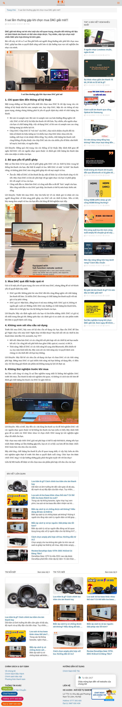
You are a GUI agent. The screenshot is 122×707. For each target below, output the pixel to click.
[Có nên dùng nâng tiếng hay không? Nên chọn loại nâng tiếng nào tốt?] (99, 128)
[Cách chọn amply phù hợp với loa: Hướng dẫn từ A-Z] (17, 541)
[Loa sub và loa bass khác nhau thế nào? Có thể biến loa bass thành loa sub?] (17, 500)
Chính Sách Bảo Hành (14, 673)
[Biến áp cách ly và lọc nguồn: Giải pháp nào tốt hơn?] (17, 528)
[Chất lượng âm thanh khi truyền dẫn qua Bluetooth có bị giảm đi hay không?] (99, 158)
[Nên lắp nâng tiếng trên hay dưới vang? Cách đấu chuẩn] (99, 248)
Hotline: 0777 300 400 (72, 700)
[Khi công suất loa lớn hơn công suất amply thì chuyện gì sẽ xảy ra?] (99, 218)
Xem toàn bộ (43, 572)
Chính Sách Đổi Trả (71, 671)
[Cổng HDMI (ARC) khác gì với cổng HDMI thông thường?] (99, 188)
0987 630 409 (11, 703)
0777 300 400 (12, 698)
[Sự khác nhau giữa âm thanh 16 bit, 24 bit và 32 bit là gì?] (99, 68)
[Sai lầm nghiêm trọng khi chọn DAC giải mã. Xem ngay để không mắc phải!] (99, 309)
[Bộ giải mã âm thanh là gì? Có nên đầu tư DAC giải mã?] (99, 279)
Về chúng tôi (10, 671)
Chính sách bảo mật (13, 676)
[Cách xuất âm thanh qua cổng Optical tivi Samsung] (99, 98)
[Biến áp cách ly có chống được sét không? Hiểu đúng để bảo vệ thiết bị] (17, 514)
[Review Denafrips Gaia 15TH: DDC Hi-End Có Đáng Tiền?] (17, 555)
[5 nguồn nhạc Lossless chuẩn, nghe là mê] (99, 38)
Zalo (7, 688)
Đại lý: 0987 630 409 (71, 703)
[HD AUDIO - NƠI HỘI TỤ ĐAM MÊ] (61, 3)
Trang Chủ (11, 10)
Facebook (9, 693)
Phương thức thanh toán (15, 679)
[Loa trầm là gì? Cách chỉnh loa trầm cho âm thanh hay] (17, 486)
